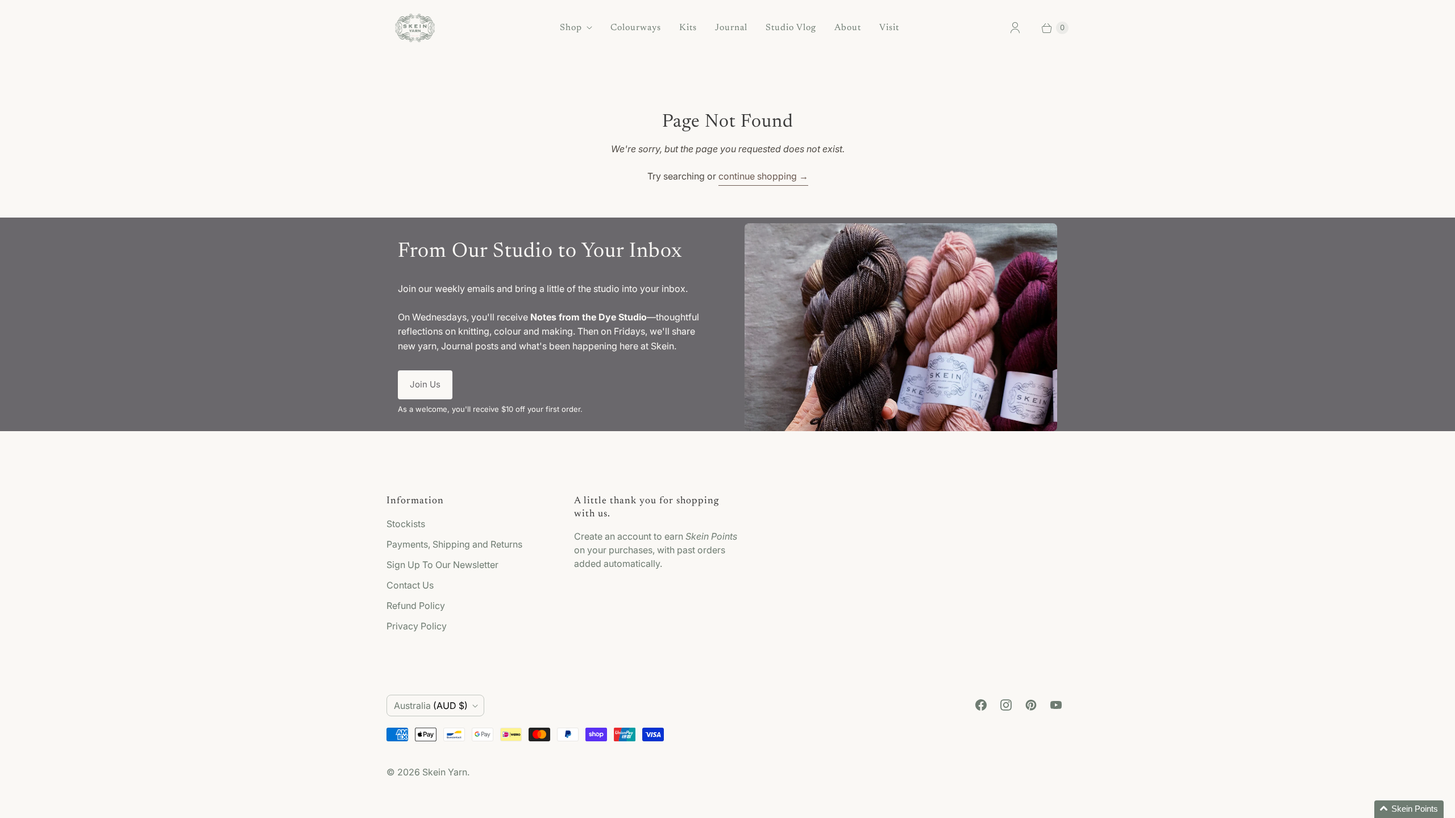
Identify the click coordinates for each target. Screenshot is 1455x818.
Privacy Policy (416, 626)
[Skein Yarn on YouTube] (1056, 705)
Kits (688, 27)
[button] (1409, 809)
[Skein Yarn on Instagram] (1005, 705)
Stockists (405, 523)
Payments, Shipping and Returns (454, 544)
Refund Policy (415, 605)
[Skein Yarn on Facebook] (980, 705)
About (847, 27)
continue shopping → (763, 176)
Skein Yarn (444, 772)
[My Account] (1015, 27)
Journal (731, 27)
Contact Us (410, 585)
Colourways (635, 27)
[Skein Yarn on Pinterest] (1031, 705)
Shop (571, 27)
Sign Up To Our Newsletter (442, 564)
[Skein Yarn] (414, 28)
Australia (431, 705)
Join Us (425, 384)
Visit (889, 27)
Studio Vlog (791, 27)
